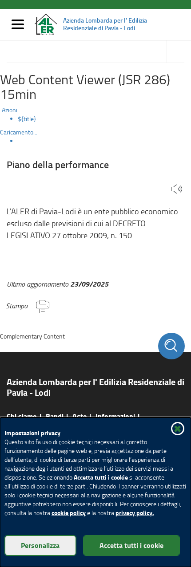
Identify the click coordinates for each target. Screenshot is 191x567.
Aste (79, 416)
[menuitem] (104, 118)
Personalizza (40, 545)
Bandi (55, 416)
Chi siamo (22, 416)
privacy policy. (134, 512)
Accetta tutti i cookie (131, 545)
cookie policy (69, 512)
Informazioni (115, 416)
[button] (176, 190)
